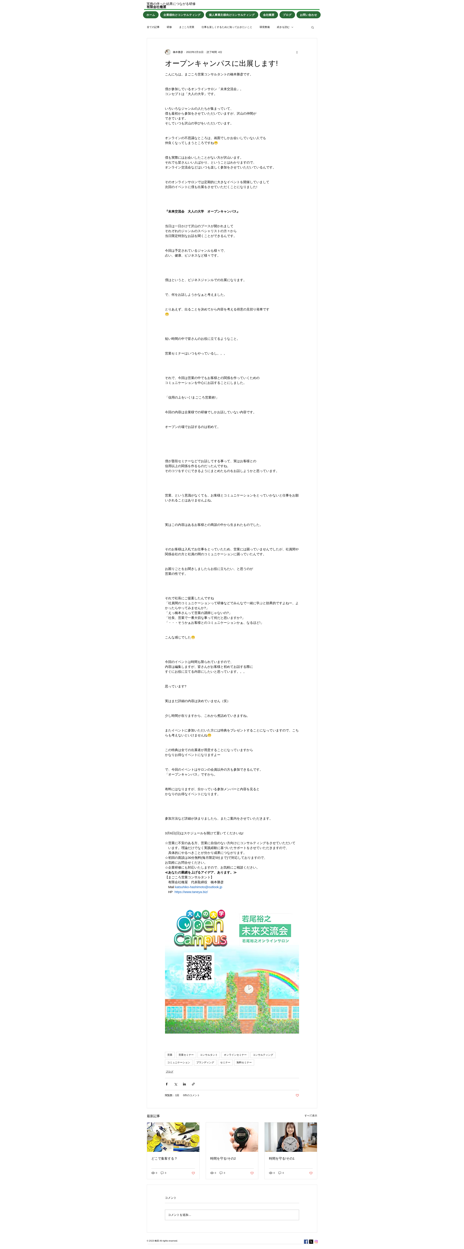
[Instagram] (316, 1242)
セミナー (225, 1062)
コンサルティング (263, 1054)
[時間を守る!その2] (232, 1137)
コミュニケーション (178, 1062)
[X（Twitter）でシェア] (175, 1084)
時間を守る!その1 (282, 1158)
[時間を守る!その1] (291, 1137)
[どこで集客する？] (173, 1137)
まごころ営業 (186, 27)
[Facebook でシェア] (166, 1084)
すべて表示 (310, 1115)
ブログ (169, 1071)
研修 (169, 27)
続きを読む (283, 27)
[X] (311, 1242)
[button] (312, 27)
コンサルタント (209, 1054)
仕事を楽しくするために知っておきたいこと (227, 27)
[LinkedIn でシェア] (184, 1084)
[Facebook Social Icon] (306, 1242)
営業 (169, 1054)
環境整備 (265, 27)
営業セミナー (186, 1054)
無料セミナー (244, 1062)
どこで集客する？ (164, 1158)
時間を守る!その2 (223, 1158)
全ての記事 (153, 27)
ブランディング (205, 1062)
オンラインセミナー (235, 1054)
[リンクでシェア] (193, 1084)
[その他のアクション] (297, 52)
